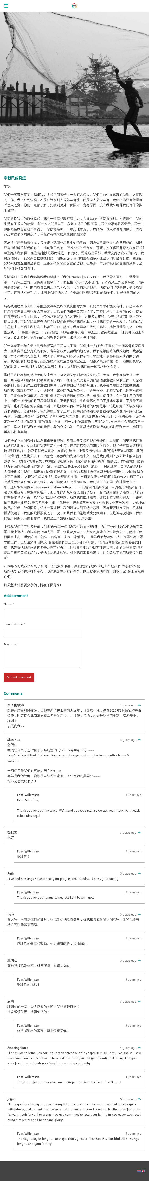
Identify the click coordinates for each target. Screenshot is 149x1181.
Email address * (14, 624)
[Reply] (139, 705)
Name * (9, 604)
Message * (11, 644)
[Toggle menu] (6, 6)
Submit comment (19, 677)
